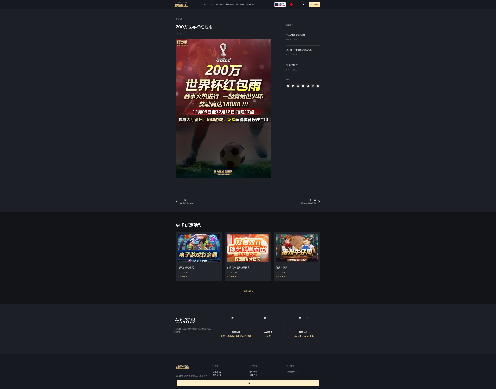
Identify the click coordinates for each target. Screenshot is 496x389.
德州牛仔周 (282, 267)
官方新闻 (220, 4)
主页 (205, 4)
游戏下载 (216, 372)
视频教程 (230, 4)
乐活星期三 (292, 65)
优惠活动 (216, 375)
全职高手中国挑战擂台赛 (299, 50)
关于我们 (240, 4)
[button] (314, 4)
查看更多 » (182, 276)
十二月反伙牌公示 (295, 35)
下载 (212, 4)
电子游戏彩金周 (186, 267)
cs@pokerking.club (303, 336)
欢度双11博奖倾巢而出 (238, 267)
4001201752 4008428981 (236, 336)
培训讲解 (253, 372)
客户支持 (250, 4)
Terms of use (292, 372)
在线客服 (253, 375)
